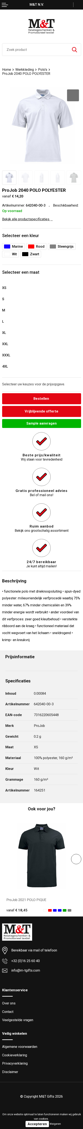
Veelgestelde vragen (17, 1020)
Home (6, 70)
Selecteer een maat (20, 272)
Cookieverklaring (14, 1055)
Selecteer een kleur (20, 235)
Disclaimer (10, 1072)
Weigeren (55, 1123)
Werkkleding (24, 70)
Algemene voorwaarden (19, 1047)
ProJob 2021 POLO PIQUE (26, 900)
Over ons (9, 1003)
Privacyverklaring (15, 1063)
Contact (7, 1012)
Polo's (42, 70)
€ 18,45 (16, 910)
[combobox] (35, 49)
